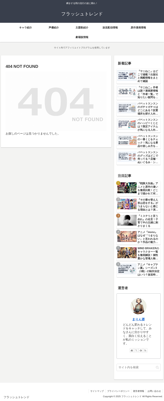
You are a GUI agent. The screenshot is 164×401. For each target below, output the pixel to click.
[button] (157, 367)
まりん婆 (138, 319)
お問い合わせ (154, 391)
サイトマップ (97, 391)
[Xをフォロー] (136, 350)
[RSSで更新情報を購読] (145, 350)
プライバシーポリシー (118, 391)
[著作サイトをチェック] (132, 350)
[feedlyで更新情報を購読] (141, 350)
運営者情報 (138, 391)
